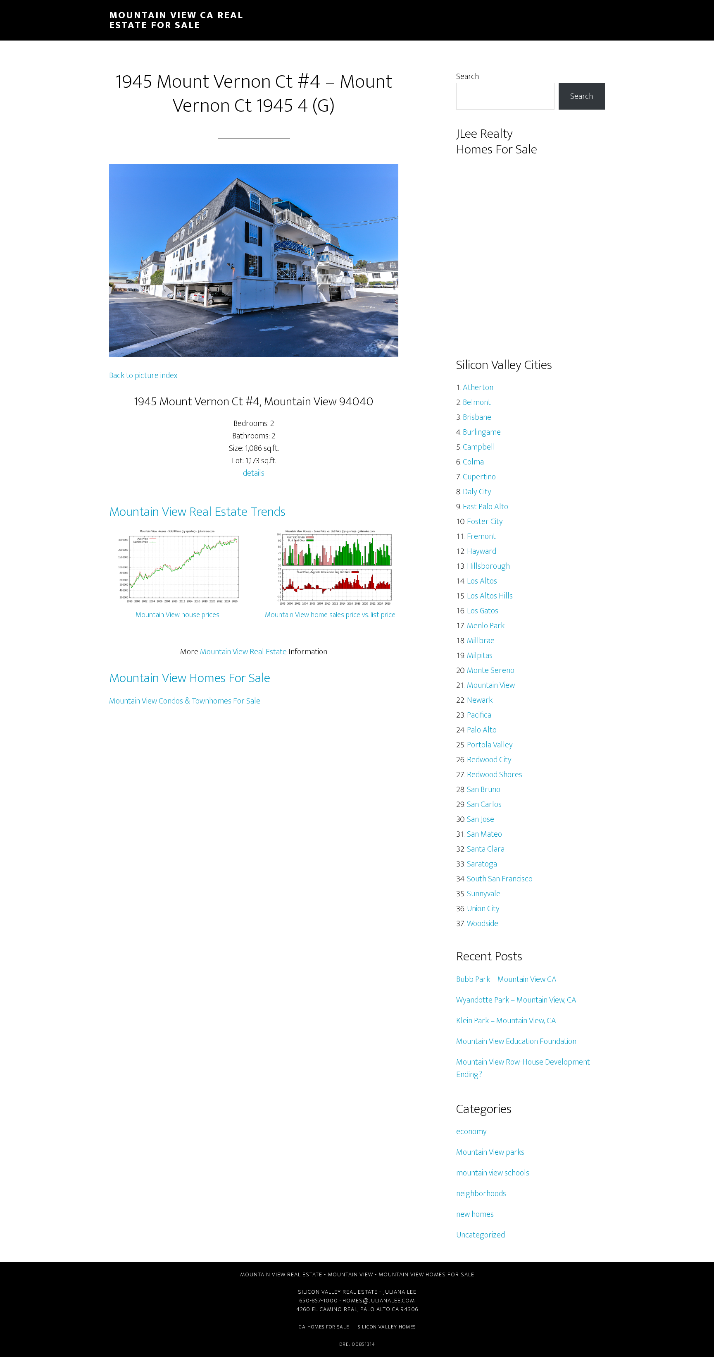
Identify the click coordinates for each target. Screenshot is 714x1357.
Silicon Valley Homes (387, 1326)
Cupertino (479, 477)
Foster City (485, 522)
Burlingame (482, 432)
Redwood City (489, 760)
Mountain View (491, 685)
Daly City (477, 492)
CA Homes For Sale (324, 1326)
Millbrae (481, 641)
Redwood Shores (494, 775)
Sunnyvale (483, 894)
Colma (473, 462)
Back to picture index (143, 376)
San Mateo (484, 834)
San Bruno (483, 790)
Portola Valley (490, 745)
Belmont (477, 402)
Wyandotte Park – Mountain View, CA (516, 1000)
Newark (480, 700)
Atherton (478, 388)
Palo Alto (482, 730)
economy (471, 1132)
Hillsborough (488, 566)
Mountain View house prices (177, 615)
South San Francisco (500, 879)
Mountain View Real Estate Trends (197, 512)
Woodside (482, 924)
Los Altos (482, 581)
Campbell (479, 447)
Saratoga (482, 864)
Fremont (481, 536)
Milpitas (480, 656)
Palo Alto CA (379, 1309)
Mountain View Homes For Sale (189, 678)
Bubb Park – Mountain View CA (506, 979)
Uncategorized (480, 1235)
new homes (475, 1214)
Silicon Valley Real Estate (338, 1292)
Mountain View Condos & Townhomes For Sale (184, 701)
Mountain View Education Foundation (516, 1041)
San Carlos (484, 804)
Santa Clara (486, 849)
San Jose (480, 819)
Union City (483, 909)
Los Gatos (482, 611)
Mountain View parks (490, 1152)
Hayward (481, 551)
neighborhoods (481, 1194)
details (253, 473)
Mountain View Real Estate (243, 652)
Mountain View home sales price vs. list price (330, 615)
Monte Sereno (490, 670)
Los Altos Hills (490, 596)
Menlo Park (486, 626)
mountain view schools (492, 1173)
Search (467, 76)
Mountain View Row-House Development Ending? (523, 1068)
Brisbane (477, 417)
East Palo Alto (485, 507)
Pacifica (479, 715)
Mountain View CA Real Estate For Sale (176, 20)
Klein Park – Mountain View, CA (506, 1021)
